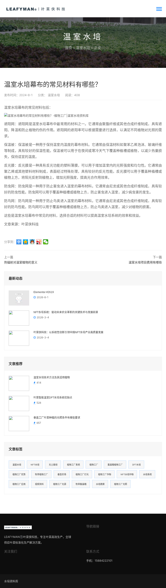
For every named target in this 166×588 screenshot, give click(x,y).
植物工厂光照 (120, 484)
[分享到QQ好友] (32, 241)
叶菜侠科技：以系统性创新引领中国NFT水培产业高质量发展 (68, 332)
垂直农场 (61, 474)
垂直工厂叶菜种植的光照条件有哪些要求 (57, 417)
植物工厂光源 (59, 484)
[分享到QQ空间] (25, 241)
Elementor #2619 (44, 292)
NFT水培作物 (127, 474)
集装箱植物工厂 (115, 464)
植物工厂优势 (19, 474)
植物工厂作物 (104, 474)
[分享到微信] (45, 241)
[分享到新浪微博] (39, 241)
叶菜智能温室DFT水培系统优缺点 (53, 397)
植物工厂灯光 (82, 474)
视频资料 (39, 484)
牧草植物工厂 (41, 474)
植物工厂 (93, 464)
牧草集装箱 (81, 484)
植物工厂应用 (19, 484)
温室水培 (83, 48)
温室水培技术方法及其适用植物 (52, 377)
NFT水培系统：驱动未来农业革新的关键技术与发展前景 (66, 312)
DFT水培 (136, 464)
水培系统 (147, 474)
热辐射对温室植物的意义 (20, 262)
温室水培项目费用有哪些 (145, 262)
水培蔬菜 (100, 484)
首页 (68, 48)
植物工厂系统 (73, 464)
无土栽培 (53, 464)
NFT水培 (35, 464)
